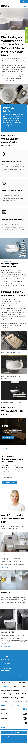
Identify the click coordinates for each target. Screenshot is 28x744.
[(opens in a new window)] (26, 28)
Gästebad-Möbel (8, 632)
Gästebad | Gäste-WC (16, 34)
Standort (3, 1)
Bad (9, 34)
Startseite (3, 34)
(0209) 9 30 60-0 (9, 1)
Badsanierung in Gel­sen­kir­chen (9, 673)
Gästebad (5, 593)
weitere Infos (7, 437)
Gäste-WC (5, 555)
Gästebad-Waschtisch (6, 35)
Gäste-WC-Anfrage (8, 482)
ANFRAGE (26, 40)
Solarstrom (4, 678)
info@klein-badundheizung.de (15, 1)
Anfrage (24, 1)
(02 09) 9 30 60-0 (7, 477)
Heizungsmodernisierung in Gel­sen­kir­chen (12, 676)
